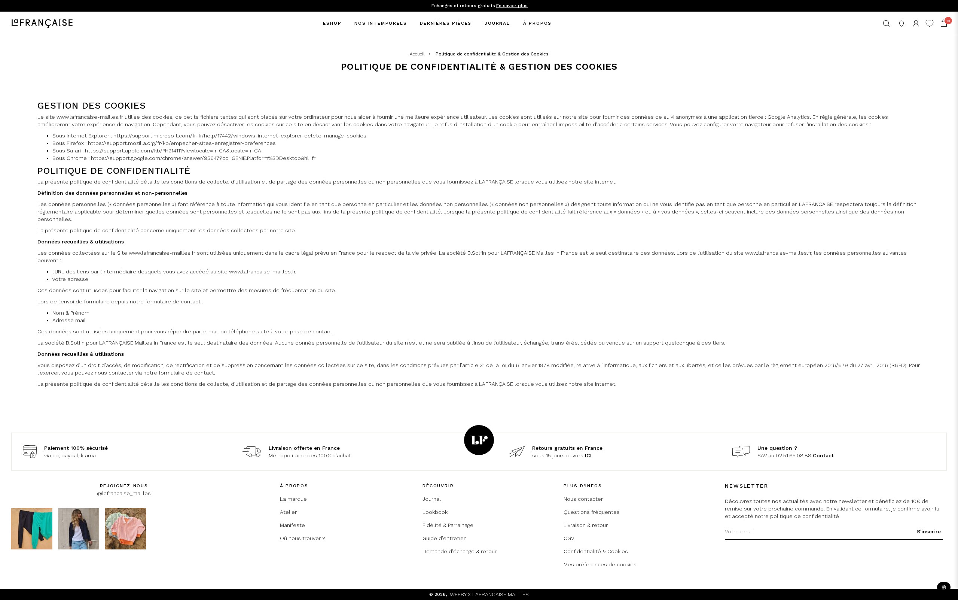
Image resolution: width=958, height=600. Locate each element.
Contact (823, 455)
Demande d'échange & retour (459, 551)
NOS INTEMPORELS (380, 23)
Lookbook (435, 512)
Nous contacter (583, 499)
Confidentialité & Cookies (596, 551)
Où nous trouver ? (302, 538)
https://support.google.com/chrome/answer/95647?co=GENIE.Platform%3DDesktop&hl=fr (203, 158)
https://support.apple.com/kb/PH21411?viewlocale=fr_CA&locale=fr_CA (173, 151)
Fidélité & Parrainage (447, 525)
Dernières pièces (446, 23)
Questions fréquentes (592, 512)
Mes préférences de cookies (600, 564)
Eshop (332, 23)
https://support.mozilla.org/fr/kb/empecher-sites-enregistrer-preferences (182, 143)
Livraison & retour (586, 525)
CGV (569, 538)
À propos (537, 23)
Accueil (417, 54)
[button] (886, 23)
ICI (588, 455)
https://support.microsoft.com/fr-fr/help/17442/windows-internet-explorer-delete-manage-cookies (239, 136)
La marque (293, 499)
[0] (944, 23)
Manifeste (292, 525)
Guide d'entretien (444, 538)
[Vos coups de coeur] (929, 23)
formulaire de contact (186, 373)
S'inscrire (929, 531)
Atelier (288, 512)
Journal (497, 23)
